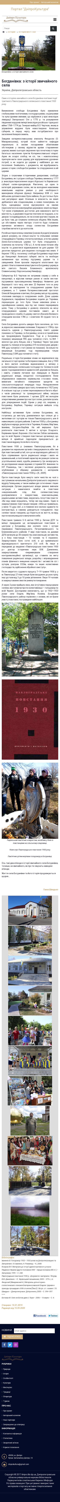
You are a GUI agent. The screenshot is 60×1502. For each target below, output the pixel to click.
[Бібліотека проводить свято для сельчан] (30, 1090)
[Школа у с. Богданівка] (30, 940)
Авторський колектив (49, 2)
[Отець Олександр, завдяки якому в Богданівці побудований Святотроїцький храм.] (30, 1120)
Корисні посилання (11, 1447)
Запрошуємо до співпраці (14, 1425)
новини (7, 1330)
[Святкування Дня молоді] (30, 1060)
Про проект (34, 2)
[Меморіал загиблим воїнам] (30, 1181)
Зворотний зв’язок (10, 1443)
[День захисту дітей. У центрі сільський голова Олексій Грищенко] (30, 1030)
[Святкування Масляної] (30, 1150)
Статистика (7, 1438)
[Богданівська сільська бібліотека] (30, 970)
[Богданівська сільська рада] (30, 910)
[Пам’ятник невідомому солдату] (30, 1241)
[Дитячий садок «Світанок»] (30, 1000)
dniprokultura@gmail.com (18, 1464)
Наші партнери (9, 1420)
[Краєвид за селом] (30, 1211)
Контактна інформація (12, 1434)
